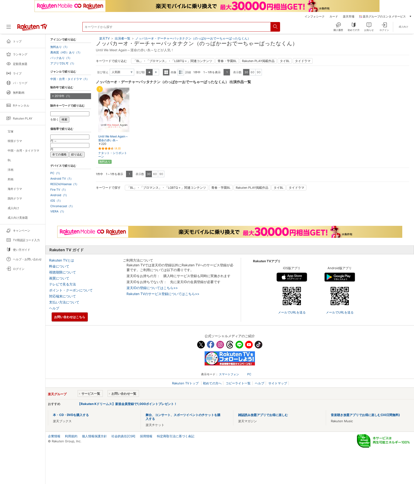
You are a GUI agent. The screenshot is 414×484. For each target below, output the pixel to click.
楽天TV (104, 38)
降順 (156, 72)
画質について (59, 278)
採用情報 (146, 436)
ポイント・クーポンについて (71, 290)
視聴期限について (62, 272)
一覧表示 (166, 72)
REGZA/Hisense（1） (64, 184)
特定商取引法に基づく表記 (175, 436)
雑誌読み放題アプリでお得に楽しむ (263, 415)
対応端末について (62, 296)
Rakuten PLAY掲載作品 (258, 61)
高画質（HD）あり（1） (66, 52)
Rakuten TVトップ (186, 383)
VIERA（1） (58, 211)
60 (252, 72)
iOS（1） (56, 200)
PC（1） (56, 173)
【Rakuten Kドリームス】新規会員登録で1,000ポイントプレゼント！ (127, 404)
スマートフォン (229, 374)
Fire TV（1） (58, 189)
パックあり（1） (61, 58)
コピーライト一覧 (238, 383)
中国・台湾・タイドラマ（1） (69, 79)
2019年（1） (63, 96)
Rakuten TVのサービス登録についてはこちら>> (162, 294)
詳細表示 (181, 72)
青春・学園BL (227, 61)
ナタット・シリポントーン (112, 154)
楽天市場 (348, 16)
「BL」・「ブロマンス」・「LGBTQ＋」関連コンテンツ (172, 61)
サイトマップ (277, 383)
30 (246, 72)
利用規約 (71, 436)
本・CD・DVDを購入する (71, 415)
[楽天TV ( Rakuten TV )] (32, 29)
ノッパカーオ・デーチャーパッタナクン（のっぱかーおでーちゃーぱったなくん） (193, 38)
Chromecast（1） (62, 206)
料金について (59, 266)
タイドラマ (302, 61)
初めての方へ (212, 383)
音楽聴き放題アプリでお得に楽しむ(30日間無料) (365, 415)
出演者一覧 (122, 38)
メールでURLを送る (292, 312)
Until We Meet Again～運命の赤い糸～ (113, 138)
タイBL (285, 61)
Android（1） (59, 195)
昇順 (149, 72)
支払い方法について (64, 302)
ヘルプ (54, 308)
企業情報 (54, 436)
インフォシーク (315, 16)
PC (249, 374)
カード (333, 16)
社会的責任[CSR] (123, 436)
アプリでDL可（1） (63, 63)
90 (259, 72)
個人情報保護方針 (94, 436)
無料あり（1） (59, 47)
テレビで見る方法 (62, 284)
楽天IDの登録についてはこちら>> (152, 288)
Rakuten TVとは (61, 260)
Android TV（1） (61, 178)
